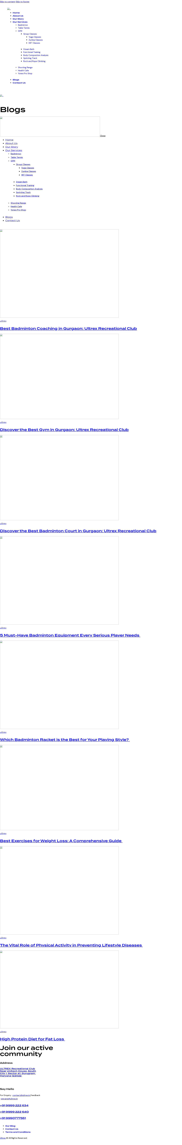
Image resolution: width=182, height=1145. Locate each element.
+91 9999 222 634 (14, 1106)
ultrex (3, 321)
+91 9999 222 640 (14, 1112)
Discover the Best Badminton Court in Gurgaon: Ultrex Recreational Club (78, 531)
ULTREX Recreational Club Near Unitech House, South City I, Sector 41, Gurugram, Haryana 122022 (18, 1072)
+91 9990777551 (13, 1118)
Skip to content (7, 1)
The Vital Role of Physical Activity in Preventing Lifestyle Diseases (71, 945)
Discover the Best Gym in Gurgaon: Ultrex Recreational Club (64, 430)
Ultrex (3, 1138)
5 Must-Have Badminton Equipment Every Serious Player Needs (70, 635)
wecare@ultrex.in (9, 1098)
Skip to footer (22, 1)
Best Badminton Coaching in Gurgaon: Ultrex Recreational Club (68, 329)
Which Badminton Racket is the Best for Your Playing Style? (65, 740)
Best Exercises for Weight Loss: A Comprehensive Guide (61, 841)
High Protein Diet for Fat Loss (32, 1039)
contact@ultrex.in (22, 1095)
